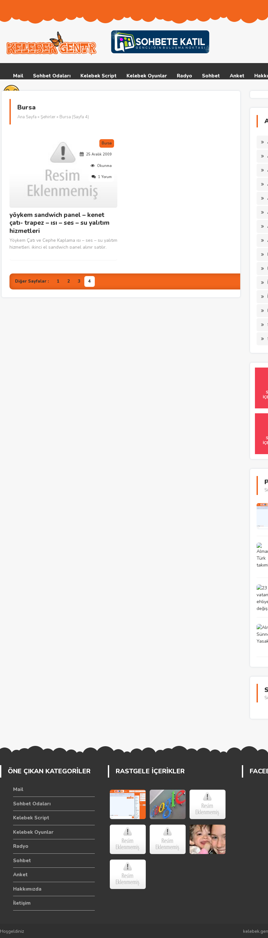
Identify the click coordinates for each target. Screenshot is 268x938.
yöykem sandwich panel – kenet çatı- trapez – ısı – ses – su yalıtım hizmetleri (59, 223)
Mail (18, 76)
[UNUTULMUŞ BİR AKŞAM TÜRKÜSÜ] (168, 839)
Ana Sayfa (27, 117)
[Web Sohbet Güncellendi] (128, 804)
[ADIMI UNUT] (128, 839)
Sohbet (211, 76)
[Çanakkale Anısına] (128, 874)
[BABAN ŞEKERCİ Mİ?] (208, 804)
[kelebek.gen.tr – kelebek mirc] (52, 43)
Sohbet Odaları (52, 76)
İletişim (22, 903)
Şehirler (48, 117)
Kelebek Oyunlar (146, 76)
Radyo (184, 76)
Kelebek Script (98, 76)
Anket (237, 76)
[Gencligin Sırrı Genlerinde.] (208, 839)
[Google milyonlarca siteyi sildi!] (168, 804)
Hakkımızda (27, 889)
